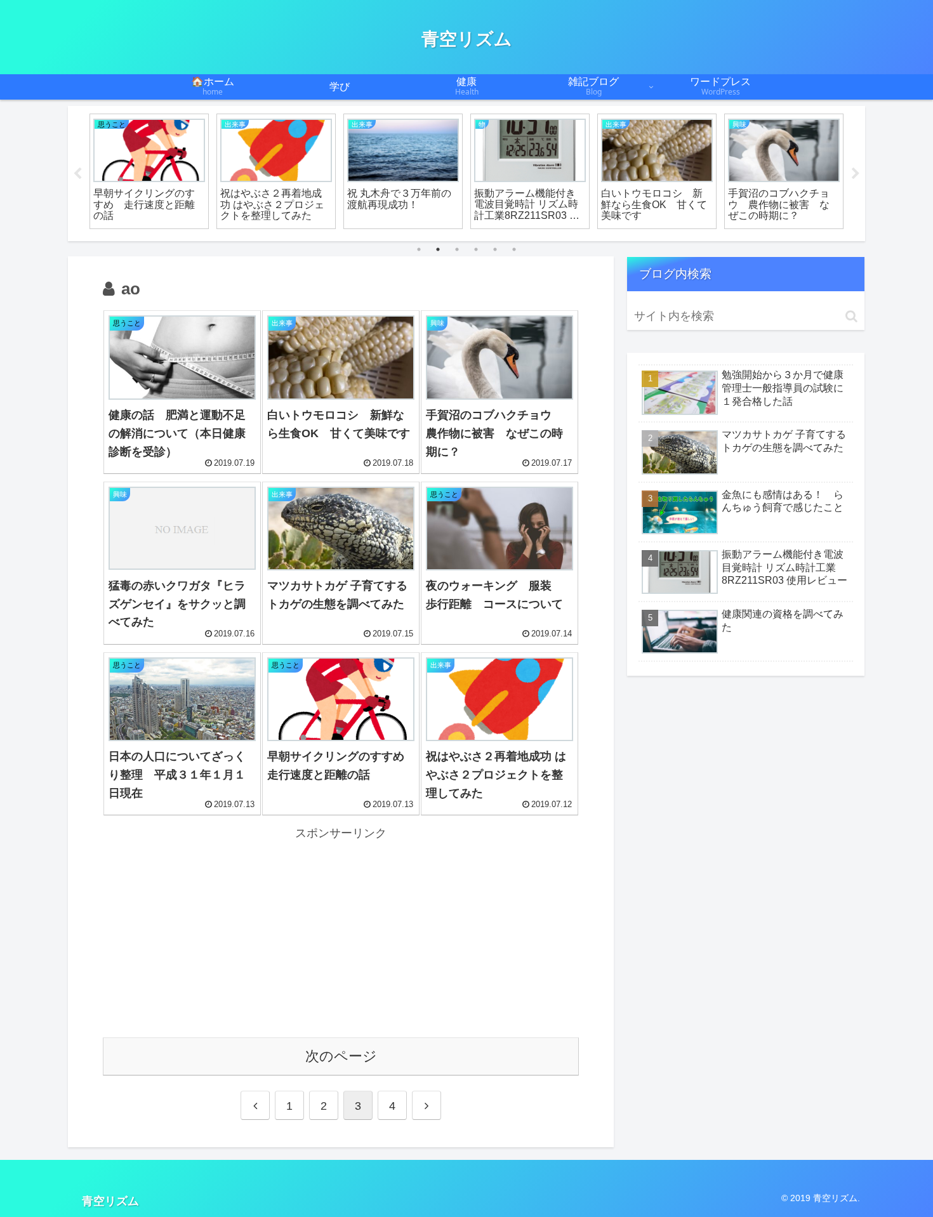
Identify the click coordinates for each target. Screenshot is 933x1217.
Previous (77, 174)
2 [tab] (438, 249)
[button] (851, 316)
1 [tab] (419, 249)
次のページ (341, 1056)
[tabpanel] (149, 171)
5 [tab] (495, 249)
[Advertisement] (341, 932)
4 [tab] (476, 249)
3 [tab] (457, 249)
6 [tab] (514, 249)
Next (855, 174)
